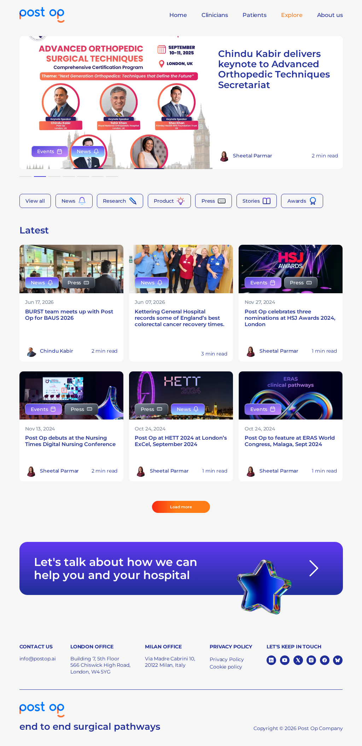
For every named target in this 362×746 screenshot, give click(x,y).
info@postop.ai (37, 658)
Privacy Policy (227, 659)
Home (178, 14)
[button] (25, 176)
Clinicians (215, 14)
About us (330, 14)
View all (35, 201)
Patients (255, 14)
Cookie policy (226, 667)
